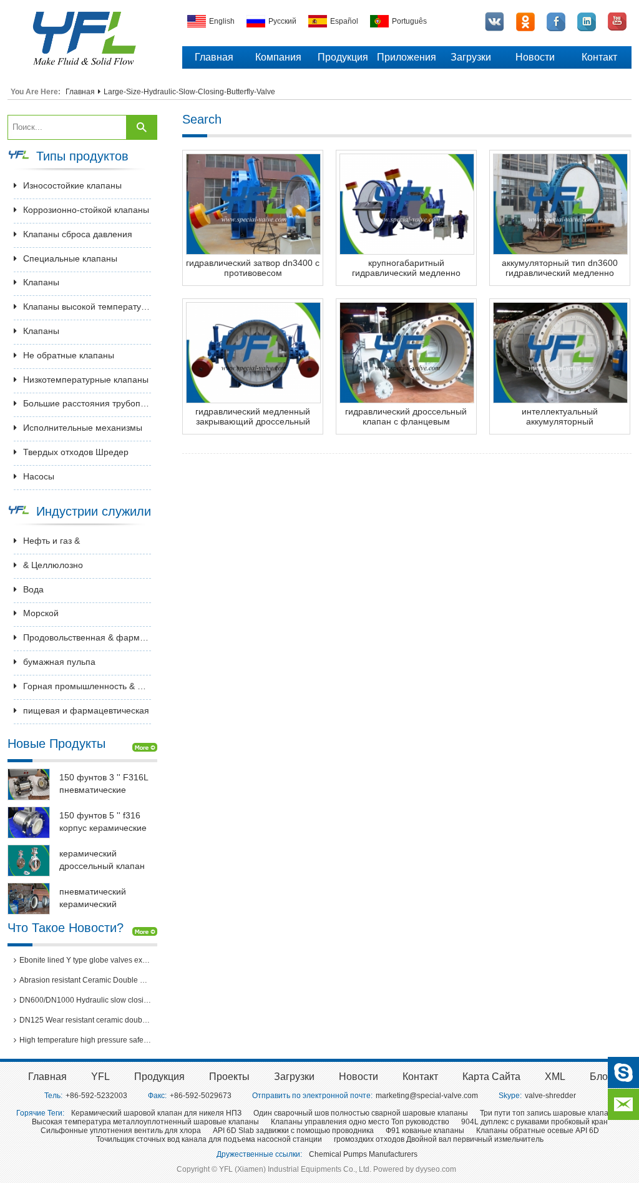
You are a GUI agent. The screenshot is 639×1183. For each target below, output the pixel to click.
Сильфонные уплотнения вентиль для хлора (121, 1130)
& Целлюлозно (53, 565)
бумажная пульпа (59, 662)
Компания (278, 57)
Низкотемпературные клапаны (86, 380)
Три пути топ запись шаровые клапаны (549, 1113)
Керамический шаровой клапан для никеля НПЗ (156, 1113)
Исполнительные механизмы (82, 428)
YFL (100, 1076)
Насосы (38, 476)
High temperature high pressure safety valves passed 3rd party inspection (85, 1040)
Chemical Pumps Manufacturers (363, 1154)
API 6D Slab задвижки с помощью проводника (293, 1130)
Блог (601, 1076)
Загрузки (471, 57)
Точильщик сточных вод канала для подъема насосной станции (209, 1139)
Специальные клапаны (70, 258)
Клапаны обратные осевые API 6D (537, 1130)
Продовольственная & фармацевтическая (87, 637)
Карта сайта (491, 1076)
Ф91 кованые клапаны (425, 1130)
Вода (33, 589)
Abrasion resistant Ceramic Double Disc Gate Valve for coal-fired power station (85, 980)
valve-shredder (550, 1095)
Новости (535, 57)
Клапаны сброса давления (77, 234)
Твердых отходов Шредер (76, 452)
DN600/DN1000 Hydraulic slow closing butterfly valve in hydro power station (85, 1000)
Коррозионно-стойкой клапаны (86, 210)
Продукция (343, 57)
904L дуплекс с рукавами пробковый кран (534, 1121)
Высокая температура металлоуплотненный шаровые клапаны (145, 1121)
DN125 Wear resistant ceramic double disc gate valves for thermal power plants (85, 1020)
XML (555, 1076)
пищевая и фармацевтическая (86, 710)
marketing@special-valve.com (427, 1095)
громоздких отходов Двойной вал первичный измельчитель (439, 1139)
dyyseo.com (436, 1169)
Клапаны (41, 282)
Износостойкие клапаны (72, 185)
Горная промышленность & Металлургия (87, 686)
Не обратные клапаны (68, 355)
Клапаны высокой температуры (87, 307)
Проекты (229, 1076)
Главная (214, 57)
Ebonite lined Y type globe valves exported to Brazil (85, 960)
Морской (41, 613)
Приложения (406, 57)
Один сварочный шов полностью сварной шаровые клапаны (360, 1113)
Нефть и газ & (51, 541)
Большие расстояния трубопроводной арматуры (87, 403)
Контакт (599, 57)
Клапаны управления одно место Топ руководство (360, 1121)
